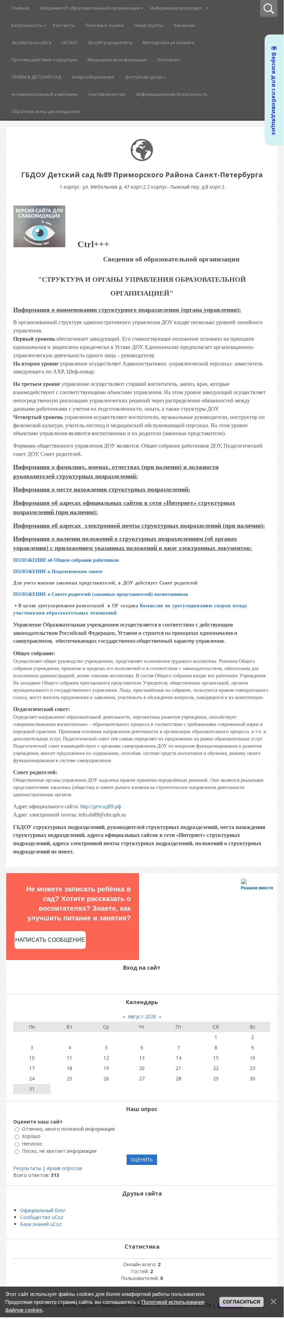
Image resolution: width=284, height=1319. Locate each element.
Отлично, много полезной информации (68, 1129)
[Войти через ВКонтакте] (136, 982)
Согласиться (241, 1302)
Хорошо (31, 1136)
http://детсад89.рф (100, 806)
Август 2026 (142, 1016)
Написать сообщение (50, 940)
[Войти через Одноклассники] (159, 982)
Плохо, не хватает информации (59, 1151)
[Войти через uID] (124, 982)
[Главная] (142, 159)
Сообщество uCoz (41, 1217)
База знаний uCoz (41, 1224)
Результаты (27, 1168)
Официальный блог (43, 1210)
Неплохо (32, 1143)
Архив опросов (64, 1168)
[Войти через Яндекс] (148, 982)
